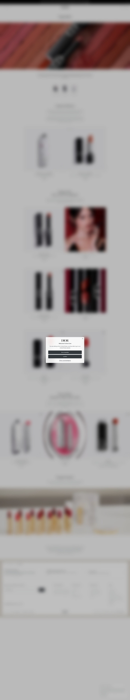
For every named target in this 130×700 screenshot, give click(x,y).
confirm (65, 356)
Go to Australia (65, 352)
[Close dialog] (83, 338)
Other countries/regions (65, 360)
